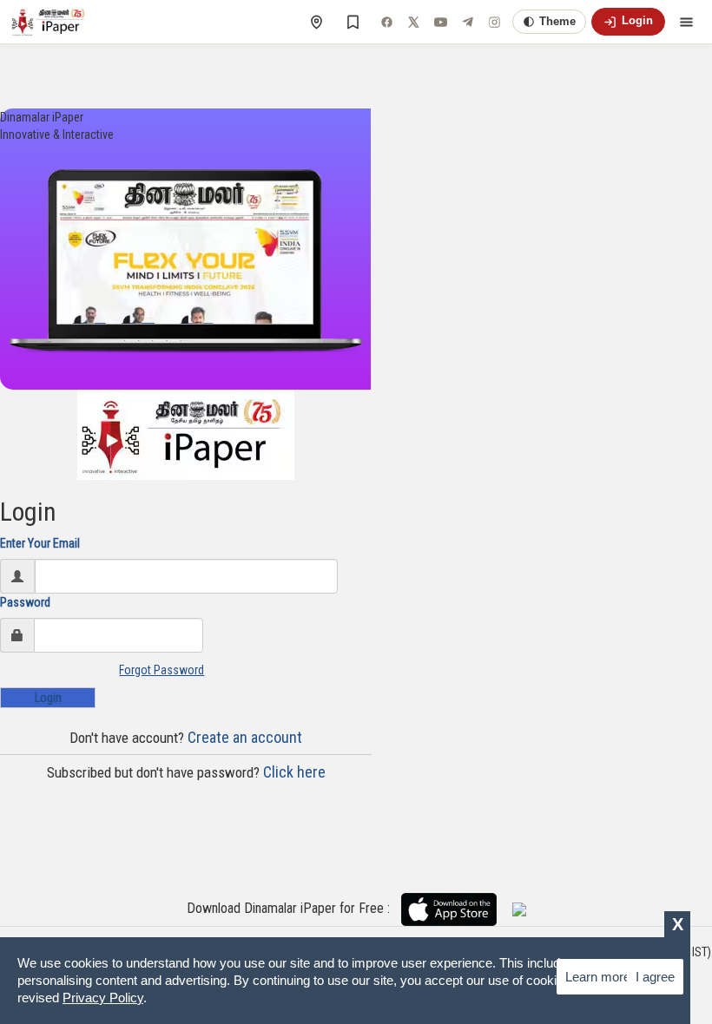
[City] (316, 21)
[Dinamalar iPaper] (49, 21)
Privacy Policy (103, 997)
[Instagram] (494, 22)
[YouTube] (440, 22)
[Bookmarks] (352, 21)
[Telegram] (467, 22)
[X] (413, 22)
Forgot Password (161, 670)
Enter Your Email (40, 543)
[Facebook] (386, 22)
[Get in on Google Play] (519, 909)
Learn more (597, 976)
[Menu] (686, 21)
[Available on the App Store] (455, 909)
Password (25, 602)
